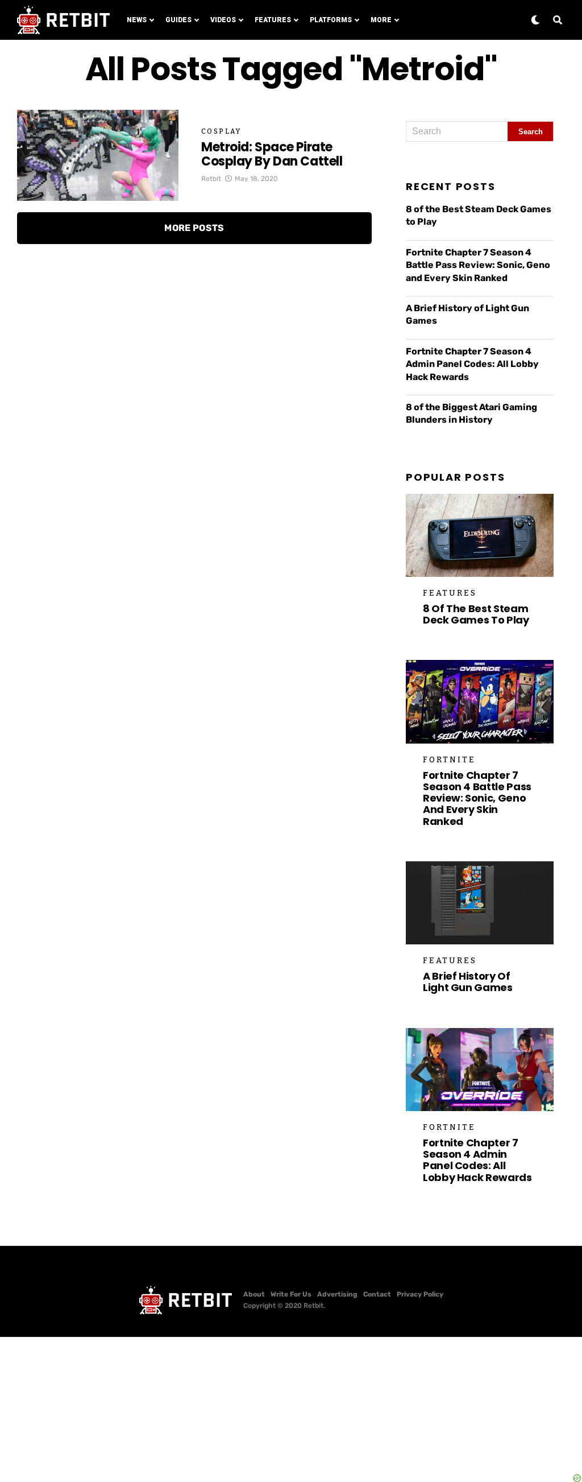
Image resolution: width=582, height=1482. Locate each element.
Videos (223, 20)
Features (273, 20)
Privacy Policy (420, 1294)
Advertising (337, 1294)
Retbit (211, 179)
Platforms (331, 20)
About (254, 1294)
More (381, 20)
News (137, 20)
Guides (178, 20)
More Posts (194, 227)
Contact (377, 1294)
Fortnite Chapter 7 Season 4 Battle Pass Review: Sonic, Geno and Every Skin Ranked (478, 265)
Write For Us (291, 1294)
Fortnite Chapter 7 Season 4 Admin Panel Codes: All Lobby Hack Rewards (472, 364)
